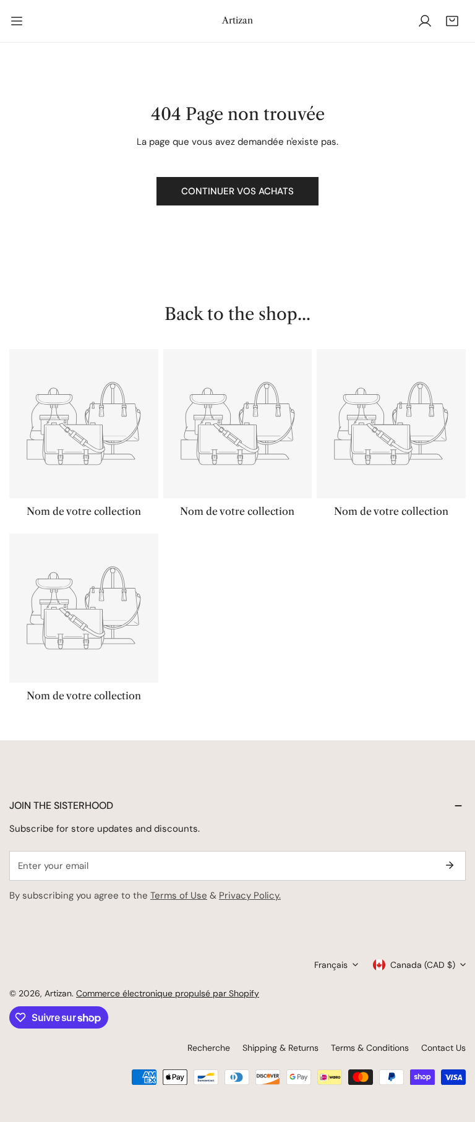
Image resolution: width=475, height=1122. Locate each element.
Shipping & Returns (280, 1047)
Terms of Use (178, 895)
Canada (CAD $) (422, 964)
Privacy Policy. (250, 895)
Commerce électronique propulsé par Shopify (167, 993)
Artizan (58, 993)
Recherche (208, 1047)
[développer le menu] (16, 21)
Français (331, 964)
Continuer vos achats (237, 191)
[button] (452, 21)
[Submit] (449, 865)
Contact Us (443, 1047)
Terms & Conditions (370, 1047)
